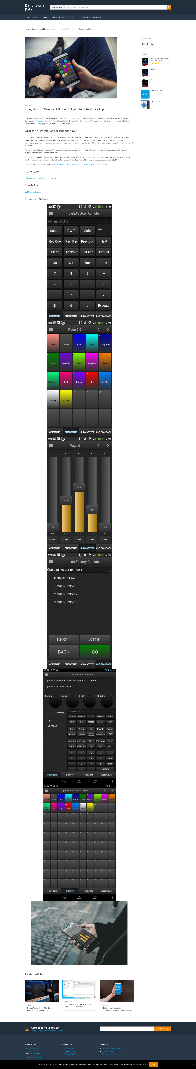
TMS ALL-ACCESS (156, 91)
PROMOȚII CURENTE (60, 17)
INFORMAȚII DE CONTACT (91, 17)
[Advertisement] (156, 150)
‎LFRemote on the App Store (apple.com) (40, 178)
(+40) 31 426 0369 (33, 1049)
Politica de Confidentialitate (111, 1049)
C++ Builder (155, 80)
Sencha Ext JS (155, 101)
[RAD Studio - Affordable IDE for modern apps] (145, 61)
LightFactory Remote (33, 192)
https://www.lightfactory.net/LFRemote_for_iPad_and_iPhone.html (80, 164)
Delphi (42, 29)
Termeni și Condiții (108, 1051)
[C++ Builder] (145, 83)
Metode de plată (70, 1054)
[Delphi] (145, 72)
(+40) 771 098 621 (35, 1053)
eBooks (74, 17)
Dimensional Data (35, 7)
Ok (153, 1065)
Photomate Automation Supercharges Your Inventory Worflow (116, 1009)
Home (27, 17)
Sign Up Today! (162, 1029)
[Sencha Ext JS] (145, 104)
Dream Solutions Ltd (43, 121)
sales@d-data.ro (35, 1057)
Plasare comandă (70, 1049)
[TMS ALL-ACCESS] (145, 94)
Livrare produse (70, 1051)
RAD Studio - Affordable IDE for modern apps (160, 59)
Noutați (46, 17)
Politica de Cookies (108, 1054)
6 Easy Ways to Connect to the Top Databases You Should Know (40, 1009)
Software (36, 17)
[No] (193, 1065)
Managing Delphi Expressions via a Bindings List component (78, 1005)
